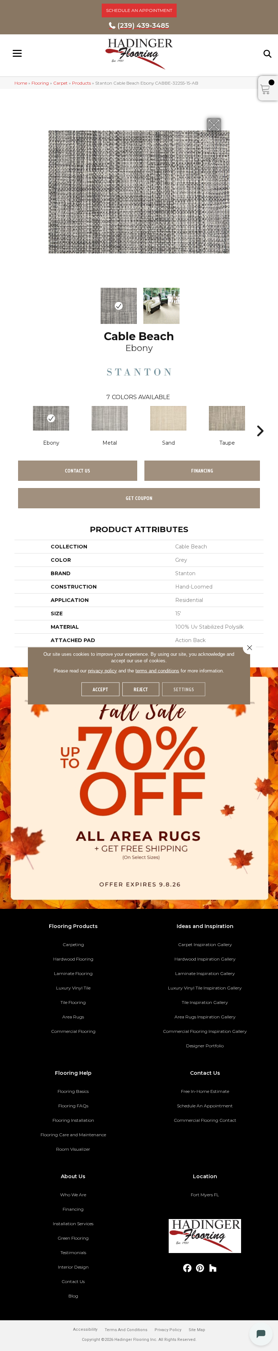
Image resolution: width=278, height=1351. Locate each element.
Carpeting (73, 944)
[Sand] (168, 418)
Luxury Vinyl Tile (73, 988)
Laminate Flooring (73, 973)
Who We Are (73, 1194)
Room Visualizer (73, 1149)
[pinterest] (200, 1268)
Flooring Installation (73, 1120)
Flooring (40, 83)
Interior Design (73, 1267)
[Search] (268, 54)
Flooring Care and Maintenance (73, 1134)
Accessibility (85, 1329)
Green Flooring (73, 1238)
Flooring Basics (73, 1091)
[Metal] (109, 418)
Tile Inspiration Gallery (205, 1002)
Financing (73, 1209)
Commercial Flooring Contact (205, 1120)
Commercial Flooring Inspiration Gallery (205, 1031)
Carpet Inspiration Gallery (205, 944)
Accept (100, 689)
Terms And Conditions (126, 1330)
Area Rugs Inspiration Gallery (205, 1016)
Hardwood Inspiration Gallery (205, 959)
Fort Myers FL (205, 1194)
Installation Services (73, 1223)
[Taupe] (227, 418)
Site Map (197, 1330)
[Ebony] (51, 418)
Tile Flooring (73, 1002)
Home (20, 83)
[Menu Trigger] (17, 53)
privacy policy (102, 670)
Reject (141, 689)
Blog (73, 1296)
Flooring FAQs (73, 1105)
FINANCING (202, 470)
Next (225, 302)
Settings (183, 689)
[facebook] (187, 1268)
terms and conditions (157, 670)
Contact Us (77, 470)
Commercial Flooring (73, 1031)
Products (81, 83)
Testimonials (73, 1252)
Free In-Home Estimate (205, 1091)
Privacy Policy (168, 1330)
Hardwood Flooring (73, 959)
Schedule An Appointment (205, 1105)
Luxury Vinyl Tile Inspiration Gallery (205, 988)
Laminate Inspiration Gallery (205, 973)
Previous (52, 302)
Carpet (60, 83)
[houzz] (213, 1268)
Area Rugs (73, 1016)
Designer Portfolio (205, 1045)
